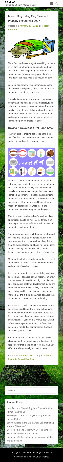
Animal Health (25, 355)
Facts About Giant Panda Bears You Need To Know (46, 373)
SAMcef (10, 2)
